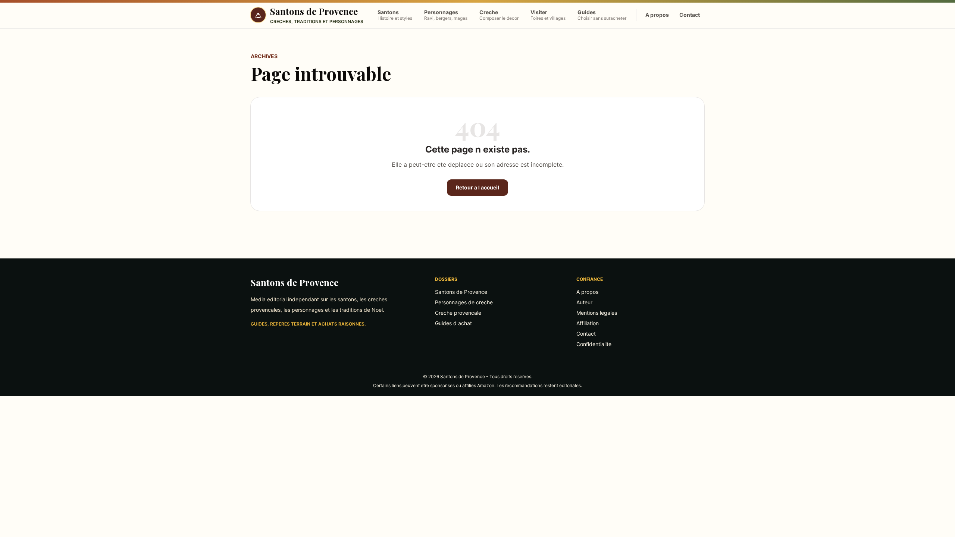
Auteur (584, 302)
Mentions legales (596, 313)
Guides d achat (453, 323)
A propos (657, 15)
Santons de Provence (294, 282)
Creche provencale (458, 313)
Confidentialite (593, 344)
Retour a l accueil (477, 187)
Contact (689, 15)
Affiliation (587, 323)
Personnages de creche (464, 302)
